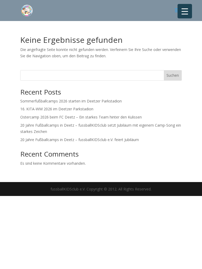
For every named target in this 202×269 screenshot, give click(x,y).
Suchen (172, 75)
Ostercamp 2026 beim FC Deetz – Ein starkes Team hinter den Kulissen (81, 117)
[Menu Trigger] (185, 11)
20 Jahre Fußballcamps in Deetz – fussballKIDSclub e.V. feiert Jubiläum (79, 139)
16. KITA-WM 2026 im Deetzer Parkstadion (56, 108)
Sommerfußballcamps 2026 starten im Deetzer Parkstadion (71, 101)
